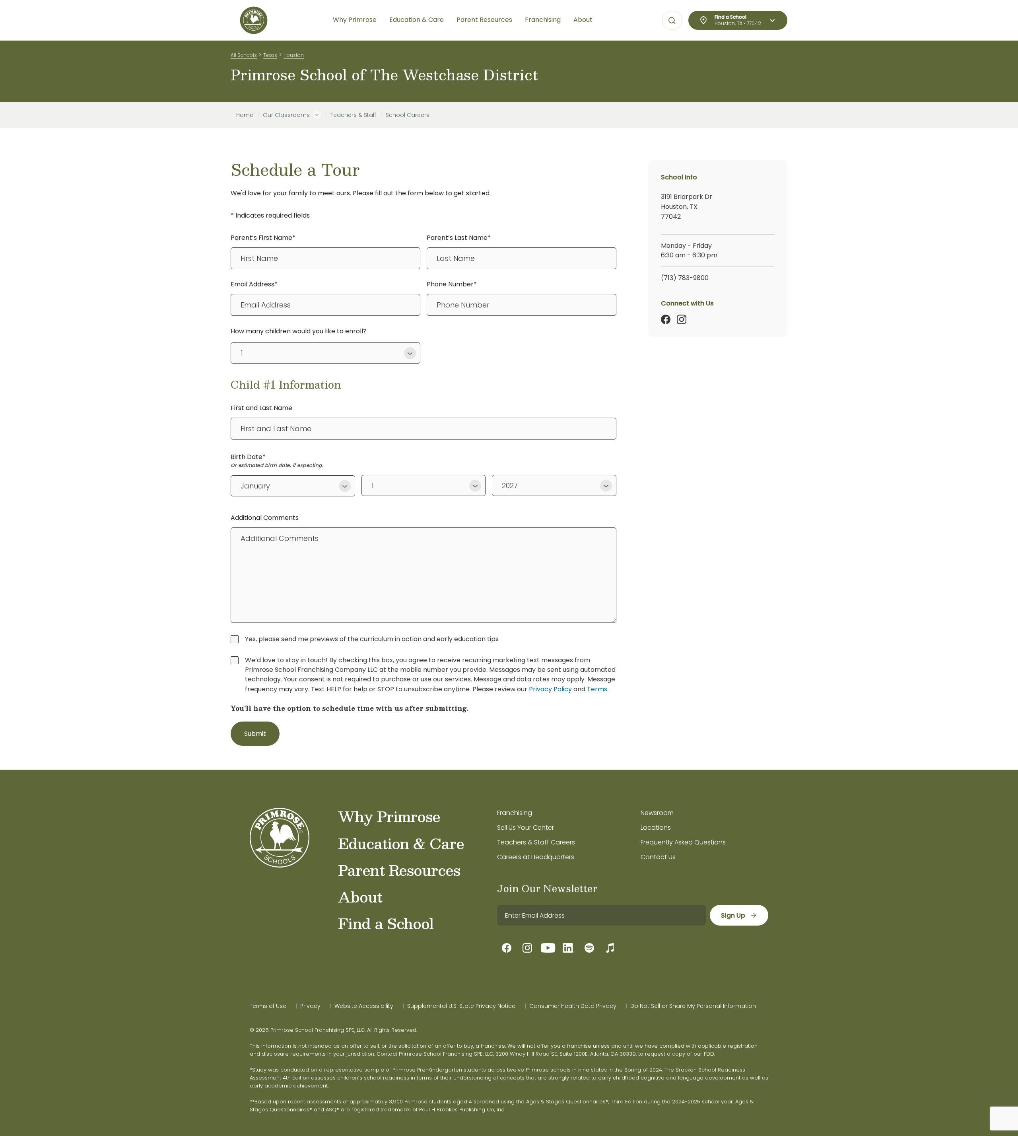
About (360, 896)
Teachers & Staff (353, 115)
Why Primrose (389, 816)
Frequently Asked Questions (683, 842)
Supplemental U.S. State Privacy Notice (461, 1006)
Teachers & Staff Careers (536, 842)
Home (244, 115)
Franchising (514, 812)
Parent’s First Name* (263, 237)
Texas (270, 55)
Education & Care (401, 843)
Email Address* (254, 284)
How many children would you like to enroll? (299, 331)
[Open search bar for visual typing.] (672, 20)
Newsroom (657, 812)
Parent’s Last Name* (459, 237)
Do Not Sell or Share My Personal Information (693, 1006)
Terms (597, 689)
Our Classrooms (286, 115)
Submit (255, 733)
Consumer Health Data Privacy (572, 1006)
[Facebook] (665, 319)
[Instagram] (681, 319)
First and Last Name (261, 407)
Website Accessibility (363, 1006)
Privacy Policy (550, 689)
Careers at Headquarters (535, 857)
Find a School (385, 923)
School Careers (407, 115)
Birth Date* (248, 456)
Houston (294, 55)
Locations (656, 827)
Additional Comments (265, 517)
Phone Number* (452, 284)
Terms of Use (268, 1006)
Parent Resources (399, 870)
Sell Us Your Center (525, 827)
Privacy (310, 1006)
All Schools (244, 55)
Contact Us (658, 857)
